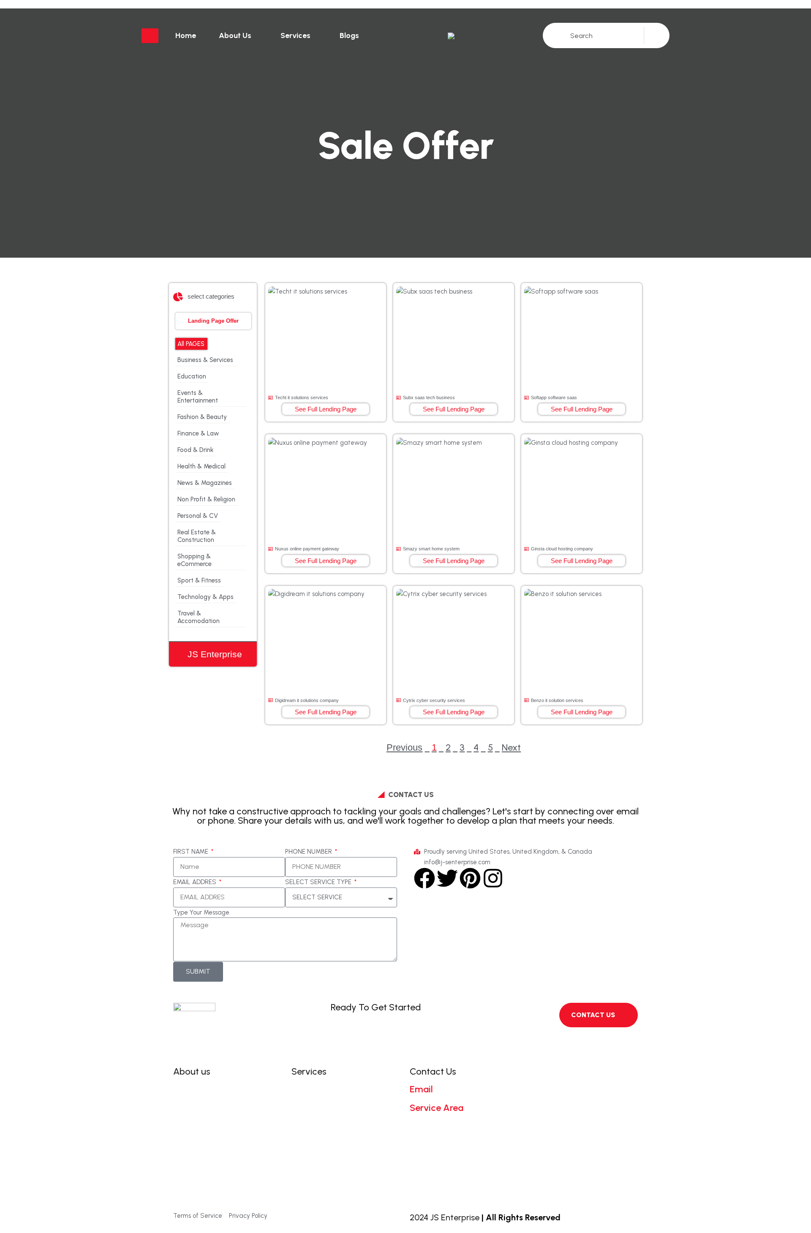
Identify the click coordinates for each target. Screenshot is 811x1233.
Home (185, 35)
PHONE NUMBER (309, 851)
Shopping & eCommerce (194, 560)
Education (191, 376)
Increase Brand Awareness (343, 1129)
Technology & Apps (205, 597)
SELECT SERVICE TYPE (319, 882)
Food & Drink (195, 450)
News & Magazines (204, 483)
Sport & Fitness (199, 580)
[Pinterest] (470, 878)
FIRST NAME (191, 851)
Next (511, 747)
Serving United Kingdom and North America (458, 1128)
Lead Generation (327, 1169)
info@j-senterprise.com (458, 1098)
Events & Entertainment (197, 396)
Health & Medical (201, 466)
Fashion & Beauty (202, 417)
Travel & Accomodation (198, 617)
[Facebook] (424, 878)
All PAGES (190, 344)
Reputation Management (342, 1142)
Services (295, 35)
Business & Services (205, 360)
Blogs (349, 35)
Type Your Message (201, 912)
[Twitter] (447, 878)
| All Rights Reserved (521, 1217)
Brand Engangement (333, 1102)
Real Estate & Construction (196, 536)
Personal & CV (197, 516)
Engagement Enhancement (345, 1115)
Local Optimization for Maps (346, 1155)
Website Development (336, 1089)
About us (235, 35)
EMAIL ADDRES (195, 882)
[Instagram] (492, 878)
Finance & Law (198, 433)
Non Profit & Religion (206, 499)
